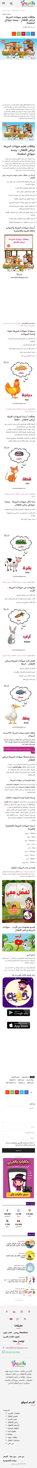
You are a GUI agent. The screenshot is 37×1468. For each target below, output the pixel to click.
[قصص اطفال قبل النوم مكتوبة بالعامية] (30, 1255)
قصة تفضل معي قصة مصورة (27, 872)
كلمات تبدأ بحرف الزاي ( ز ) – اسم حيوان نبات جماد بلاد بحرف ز (14, 1281)
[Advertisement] (18, 83)
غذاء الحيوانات (12, 1080)
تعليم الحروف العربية (20, 1288)
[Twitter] (28, 34)
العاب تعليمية (22, 1277)
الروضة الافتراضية (15, 1077)
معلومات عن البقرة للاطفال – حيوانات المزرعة (14, 582)
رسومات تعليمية (6, 10)
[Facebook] (33, 34)
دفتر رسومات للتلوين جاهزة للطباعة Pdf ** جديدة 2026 (16, 1269)
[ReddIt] (14, 34)
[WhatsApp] (19, 34)
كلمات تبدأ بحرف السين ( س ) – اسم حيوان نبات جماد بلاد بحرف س (15, 1293)
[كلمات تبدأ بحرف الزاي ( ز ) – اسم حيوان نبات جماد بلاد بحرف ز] (30, 1279)
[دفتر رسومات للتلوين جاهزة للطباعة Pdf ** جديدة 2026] (30, 1267)
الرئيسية (22, 10)
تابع (18, 1209)
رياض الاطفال (21, 1080)
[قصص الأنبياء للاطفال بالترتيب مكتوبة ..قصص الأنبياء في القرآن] (30, 1243)
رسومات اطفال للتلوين (19, 1265)
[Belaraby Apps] (24, 3)
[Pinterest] (23, 34)
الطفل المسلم (21, 1241)
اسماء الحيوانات (25, 1077)
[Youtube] (11, 1319)
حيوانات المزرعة (30, 1080)
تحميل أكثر (19, 1300)
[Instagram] (21, 1312)
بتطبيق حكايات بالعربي (10, 970)
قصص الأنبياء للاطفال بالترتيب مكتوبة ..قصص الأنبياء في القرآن (15, 1244)
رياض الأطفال (15, 10)
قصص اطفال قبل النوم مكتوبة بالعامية (15, 1257)
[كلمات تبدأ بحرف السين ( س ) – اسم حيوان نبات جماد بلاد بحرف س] (30, 1292)
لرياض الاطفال (30, 1082)
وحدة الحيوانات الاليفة (11, 1082)
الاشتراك (19, 1220)
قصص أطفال (21, 1253)
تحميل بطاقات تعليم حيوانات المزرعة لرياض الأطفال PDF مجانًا (19, 750)
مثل (7, 1209)
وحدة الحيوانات (21, 1082)
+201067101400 (13, 1352)
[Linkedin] (14, 1312)
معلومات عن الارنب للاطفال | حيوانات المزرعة (15, 655)
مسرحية (11, 802)
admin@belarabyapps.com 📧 (15, 1348)
